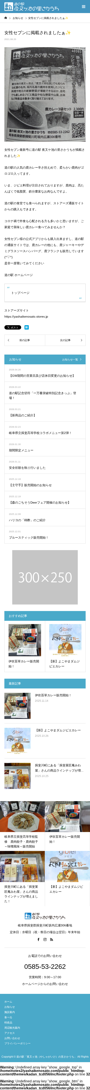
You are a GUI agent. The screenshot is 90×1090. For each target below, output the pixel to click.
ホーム (8, 1001)
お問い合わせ (12, 1038)
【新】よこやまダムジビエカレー (58, 730)
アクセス (9, 1033)
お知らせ (9, 1006)
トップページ (20, 293)
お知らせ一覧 (70, 359)
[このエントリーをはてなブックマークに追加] (26, 327)
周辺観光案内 (12, 1027)
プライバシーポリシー (17, 1043)
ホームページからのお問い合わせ (45, 984)
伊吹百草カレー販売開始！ (53, 695)
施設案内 (9, 1012)
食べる (8, 1017)
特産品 (8, 1022)
